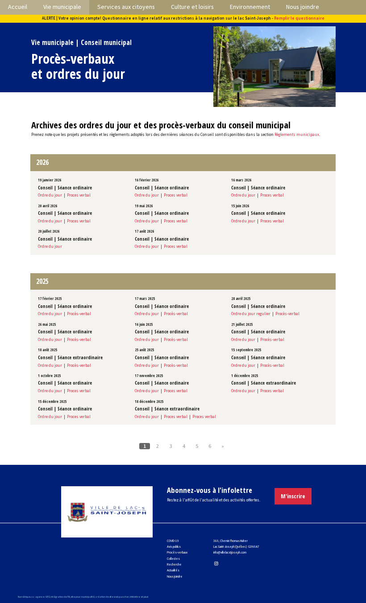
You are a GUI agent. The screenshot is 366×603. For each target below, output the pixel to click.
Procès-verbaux (177, 552)
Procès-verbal (79, 313)
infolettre (135, 597)
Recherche (174, 564)
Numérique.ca (26, 597)
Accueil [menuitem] (17, 7)
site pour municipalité (83, 597)
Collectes (173, 559)
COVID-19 (173, 541)
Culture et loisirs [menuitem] (192, 7)
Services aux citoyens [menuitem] (126, 7)
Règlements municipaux (296, 134)
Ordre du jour (50, 195)
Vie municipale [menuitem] (62, 7)
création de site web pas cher (112, 597)
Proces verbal (79, 195)
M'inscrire (293, 496)
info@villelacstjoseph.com (229, 552)
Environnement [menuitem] (250, 7)
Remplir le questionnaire (299, 18)
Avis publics (174, 547)
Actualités (173, 570)
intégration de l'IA (60, 597)
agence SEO (42, 597)
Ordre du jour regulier (250, 313)
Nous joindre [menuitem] (302, 7)
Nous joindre (175, 576)
